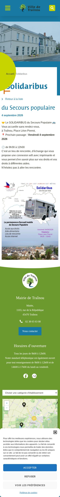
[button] (55, 432)
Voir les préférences (30, 485)
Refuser (30, 476)
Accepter (30, 467)
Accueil (10, 73)
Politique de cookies (28, 493)
